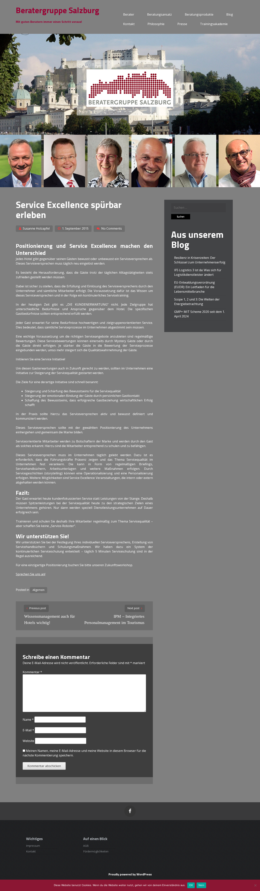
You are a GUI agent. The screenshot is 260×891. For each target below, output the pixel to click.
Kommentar (32, 672)
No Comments (111, 228)
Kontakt (129, 24)
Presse (182, 24)
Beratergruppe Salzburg (57, 10)
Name (28, 719)
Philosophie (156, 24)
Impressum (33, 845)
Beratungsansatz (159, 14)
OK (191, 885)
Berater (128, 14)
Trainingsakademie (214, 24)
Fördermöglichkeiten (95, 851)
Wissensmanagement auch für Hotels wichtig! (49, 619)
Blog (229, 14)
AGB (86, 845)
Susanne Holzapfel (36, 228)
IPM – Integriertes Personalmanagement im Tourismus (114, 619)
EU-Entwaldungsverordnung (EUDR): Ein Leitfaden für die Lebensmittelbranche (194, 287)
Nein (201, 885)
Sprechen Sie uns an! (30, 574)
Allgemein (39, 590)
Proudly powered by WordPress (130, 874)
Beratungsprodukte (199, 14)
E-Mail (28, 730)
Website (28, 741)
